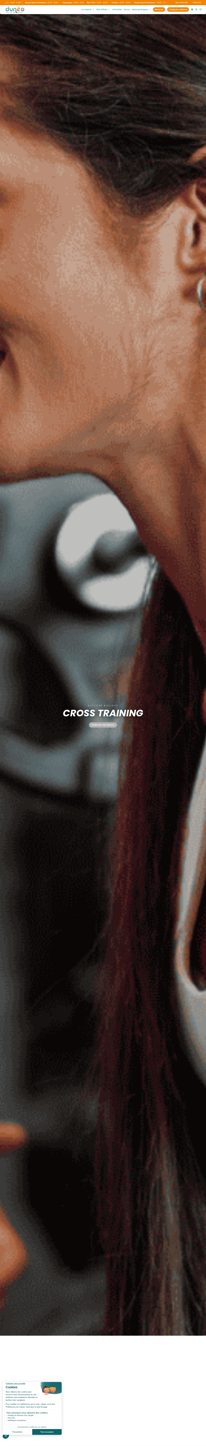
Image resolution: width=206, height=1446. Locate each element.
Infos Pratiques (140, 9)
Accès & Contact (138, 5)
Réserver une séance (103, 724)
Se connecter (182, 2)
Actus (127, 9)
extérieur (87, 6)
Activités (117, 9)
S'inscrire (197, 2)
